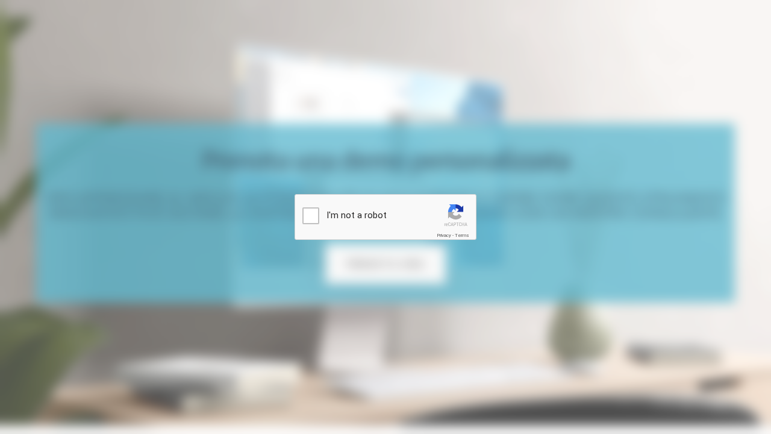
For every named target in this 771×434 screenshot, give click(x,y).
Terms (462, 235)
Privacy (444, 235)
